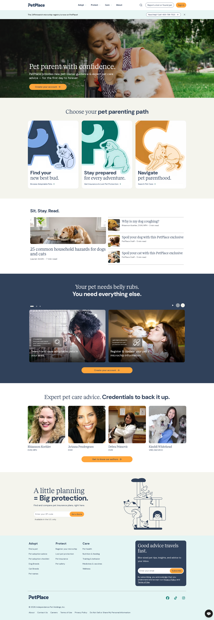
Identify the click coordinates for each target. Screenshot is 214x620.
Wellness (86, 568)
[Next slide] (183, 305)
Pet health (87, 549)
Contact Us (42, 612)
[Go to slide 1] (32, 306)
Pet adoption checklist (39, 559)
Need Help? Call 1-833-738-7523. (161, 15)
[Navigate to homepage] (38, 5)
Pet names (33, 573)
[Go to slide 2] (36, 306)
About (32, 612)
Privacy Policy (170, 579)
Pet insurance (62, 559)
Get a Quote (77, 514)
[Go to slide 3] (40, 306)
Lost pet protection (65, 554)
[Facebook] (167, 598)
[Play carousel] (173, 305)
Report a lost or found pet (159, 5)
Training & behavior (91, 559)
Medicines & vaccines (92, 563)
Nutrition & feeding (91, 554)
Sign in (181, 5)
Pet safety (60, 563)
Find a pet (33, 549)
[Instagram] (183, 598)
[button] (82, 5)
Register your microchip (66, 549)
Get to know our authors (105, 459)
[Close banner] (184, 14)
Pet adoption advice (38, 554)
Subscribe (176, 570)
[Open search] (140, 5)
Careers (54, 612)
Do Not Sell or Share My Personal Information (110, 612)
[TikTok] (175, 598)
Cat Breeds (34, 568)
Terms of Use (144, 582)
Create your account (46, 86)
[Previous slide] (178, 305)
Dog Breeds (34, 563)
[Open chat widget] (209, 614)
